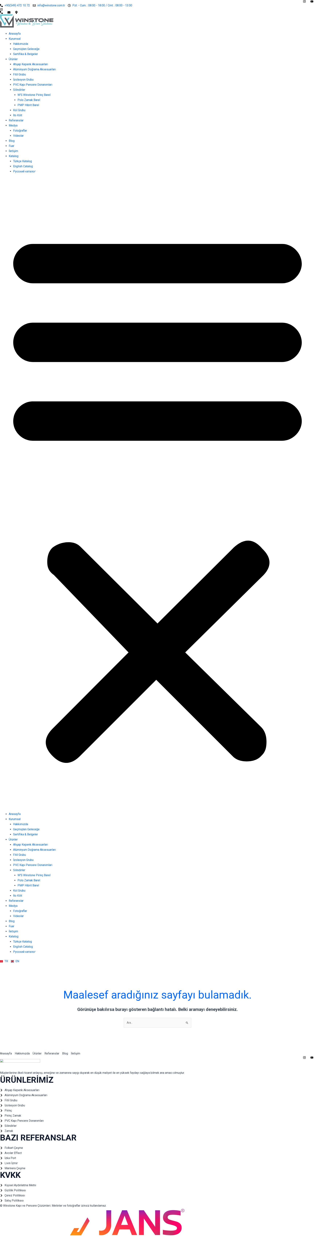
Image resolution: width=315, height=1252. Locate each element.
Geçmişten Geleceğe (26, 49)
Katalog (13, 156)
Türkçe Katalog (22, 161)
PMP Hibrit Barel (28, 105)
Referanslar (16, 120)
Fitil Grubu (19, 74)
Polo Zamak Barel (29, 100)
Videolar (18, 135)
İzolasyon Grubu (23, 79)
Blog (12, 141)
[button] (157, 495)
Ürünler (13, 59)
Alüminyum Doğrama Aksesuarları (34, 69)
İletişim (13, 151)
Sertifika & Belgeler (25, 54)
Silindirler (19, 89)
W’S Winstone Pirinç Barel (34, 95)
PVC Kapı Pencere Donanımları (32, 84)
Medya (13, 125)
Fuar (11, 146)
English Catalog (23, 166)
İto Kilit (17, 115)
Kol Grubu (19, 110)
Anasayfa (15, 33)
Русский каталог (24, 171)
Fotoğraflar (20, 130)
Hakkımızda (20, 44)
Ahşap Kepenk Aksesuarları (30, 64)
